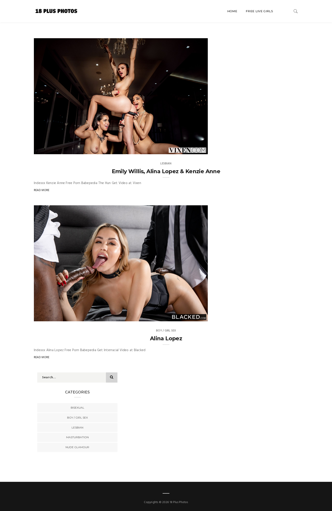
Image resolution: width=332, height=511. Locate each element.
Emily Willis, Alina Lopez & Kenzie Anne (166, 171)
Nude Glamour (77, 447)
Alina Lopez (166, 338)
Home (232, 11)
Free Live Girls (259, 11)
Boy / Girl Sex (166, 330)
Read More (41, 190)
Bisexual (77, 407)
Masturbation (77, 437)
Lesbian (165, 163)
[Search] (295, 11)
